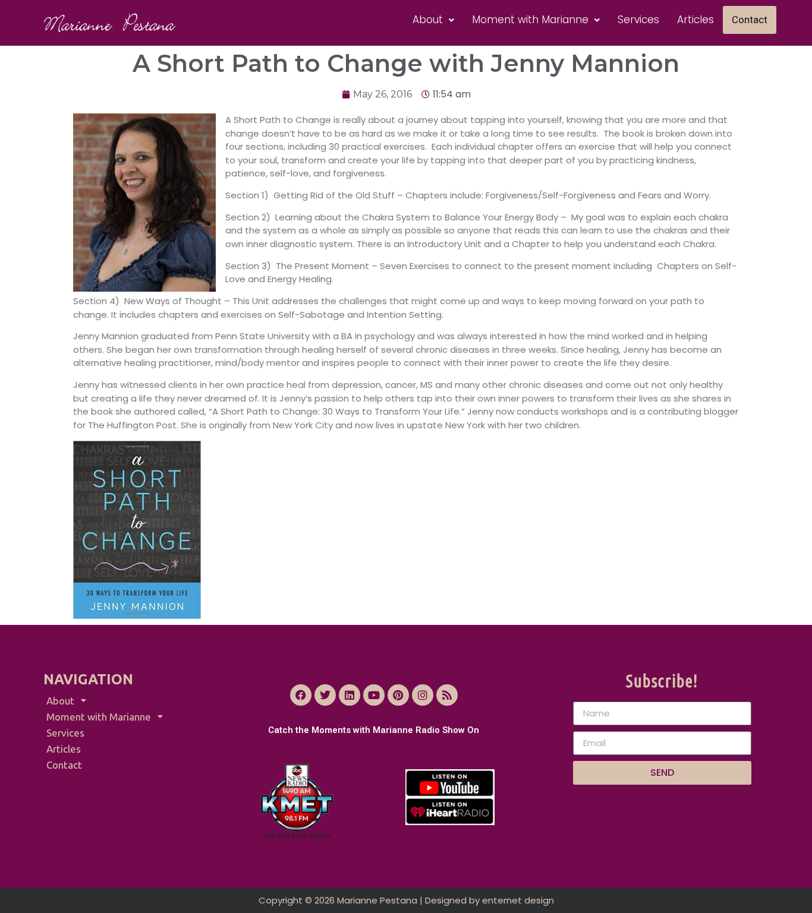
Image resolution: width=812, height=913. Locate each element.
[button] (433, 20)
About (428, 19)
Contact (749, 20)
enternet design (518, 900)
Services (638, 19)
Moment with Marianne (530, 19)
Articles (695, 19)
